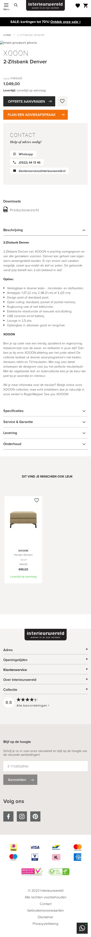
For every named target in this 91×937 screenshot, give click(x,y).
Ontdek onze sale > (65, 21)
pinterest (35, 816)
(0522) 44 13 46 (29, 162)
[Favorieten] (78, 6)
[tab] (45, 230)
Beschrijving (13, 229)
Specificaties (13, 410)
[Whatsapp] (82, 928)
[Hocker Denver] (23, 542)
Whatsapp (26, 154)
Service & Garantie (18, 421)
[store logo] (45, 5)
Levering (10, 432)
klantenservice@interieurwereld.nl (42, 171)
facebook (8, 816)
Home (7, 35)
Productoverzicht (24, 210)
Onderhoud (12, 443)
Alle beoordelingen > (33, 705)
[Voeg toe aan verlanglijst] (62, 101)
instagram (22, 816)
